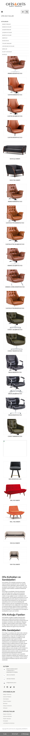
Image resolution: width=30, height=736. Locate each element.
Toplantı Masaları (6, 43)
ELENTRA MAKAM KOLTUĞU (15, 94)
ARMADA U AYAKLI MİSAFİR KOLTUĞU (15, 287)
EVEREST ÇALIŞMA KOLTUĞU (15, 329)
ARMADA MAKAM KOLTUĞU (15, 201)
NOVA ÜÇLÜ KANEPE (15, 159)
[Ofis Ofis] (16, 4)
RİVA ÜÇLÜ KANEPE (15, 543)
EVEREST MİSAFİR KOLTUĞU (15, 351)
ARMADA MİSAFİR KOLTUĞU (15, 73)
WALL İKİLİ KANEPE (15, 500)
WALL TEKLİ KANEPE (15, 521)
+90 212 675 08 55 (10, 674)
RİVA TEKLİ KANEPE (15, 564)
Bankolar (4, 49)
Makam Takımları (6, 24)
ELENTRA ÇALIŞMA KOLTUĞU (15, 116)
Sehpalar (4, 54)
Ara (5, 734)
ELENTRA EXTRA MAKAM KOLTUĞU (15, 223)
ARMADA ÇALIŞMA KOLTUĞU (15, 265)
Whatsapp (26, 734)
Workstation (5, 40)
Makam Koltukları (6, 27)
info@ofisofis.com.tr (11, 682)
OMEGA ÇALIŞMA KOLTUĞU (15, 393)
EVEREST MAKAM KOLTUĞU (15, 436)
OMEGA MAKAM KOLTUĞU (15, 372)
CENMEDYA (25, 728)
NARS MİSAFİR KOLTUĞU (15, 479)
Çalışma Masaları (6, 29)
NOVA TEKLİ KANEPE (15, 180)
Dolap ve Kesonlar (7, 51)
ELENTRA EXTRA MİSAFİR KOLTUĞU (15, 308)
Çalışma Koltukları (7, 32)
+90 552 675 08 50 (10, 678)
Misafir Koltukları (6, 35)
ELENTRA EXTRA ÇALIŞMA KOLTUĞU (15, 244)
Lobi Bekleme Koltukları (8, 46)
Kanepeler (4, 38)
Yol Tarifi (15, 734)
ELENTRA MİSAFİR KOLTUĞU (15, 137)
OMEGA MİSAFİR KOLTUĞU (15, 415)
